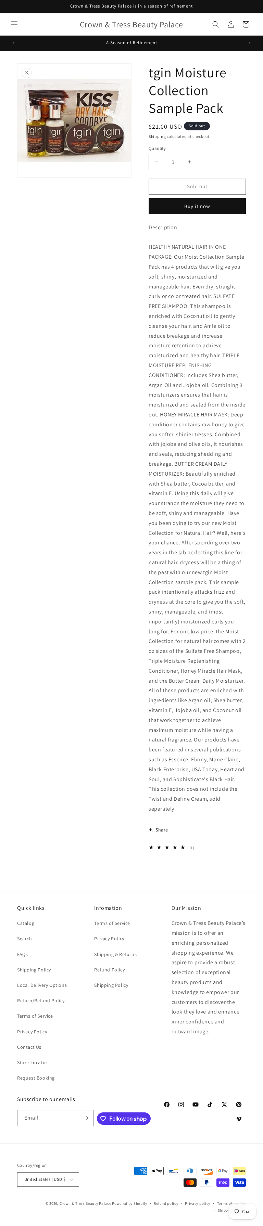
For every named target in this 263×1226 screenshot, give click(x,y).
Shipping (157, 136)
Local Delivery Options (42, 985)
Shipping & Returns (115, 954)
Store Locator (32, 1062)
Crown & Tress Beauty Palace (85, 1203)
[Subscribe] (85, 1118)
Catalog (25, 923)
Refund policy (166, 1203)
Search (24, 938)
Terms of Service (35, 1016)
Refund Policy (109, 970)
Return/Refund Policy (41, 1000)
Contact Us (29, 1047)
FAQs (22, 954)
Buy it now (197, 206)
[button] (14, 24)
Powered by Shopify (129, 1203)
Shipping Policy (34, 970)
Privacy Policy (32, 1032)
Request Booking (36, 1078)
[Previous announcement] (13, 43)
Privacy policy (197, 1203)
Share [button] (161, 830)
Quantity (157, 148)
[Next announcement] (249, 43)
